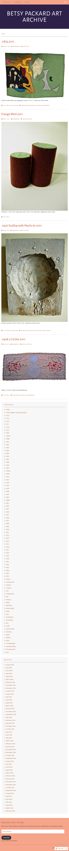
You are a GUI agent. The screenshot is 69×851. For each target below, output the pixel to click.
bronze (8, 579)
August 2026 (10, 665)
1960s (8, 409)
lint (7, 623)
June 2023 (9, 735)
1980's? (8, 436)
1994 (7, 482)
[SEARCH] (65, 2)
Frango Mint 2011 (12, 114)
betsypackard (16, 46)
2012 (7, 535)
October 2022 (10, 755)
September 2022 (11, 758)
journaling (38, 105)
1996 (7, 488)
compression (10, 594)
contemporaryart (25, 105)
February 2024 (10, 720)
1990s (8, 474)
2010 (7, 529)
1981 (7, 442)
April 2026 (9, 676)
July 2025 (9, 697)
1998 (7, 491)
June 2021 (9, 799)
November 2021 (11, 784)
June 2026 (9, 670)
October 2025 (10, 691)
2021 (7, 561)
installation (9, 617)
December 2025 (11, 685)
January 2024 (10, 723)
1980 (7, 433)
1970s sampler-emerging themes (16, 412)
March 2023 (9, 741)
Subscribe (6, 837)
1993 (7, 480)
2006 (7, 518)
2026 (7, 576)
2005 (7, 515)
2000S (8, 500)
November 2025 (11, 688)
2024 (7, 570)
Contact (27, 2)
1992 (7, 477)
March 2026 (9, 679)
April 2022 (9, 770)
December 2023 (11, 726)
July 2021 (9, 796)
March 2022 (9, 773)
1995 (7, 485)
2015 (7, 544)
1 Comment (26, 46)
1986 (7, 456)
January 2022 (10, 779)
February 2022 (10, 776)
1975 (7, 418)
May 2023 (9, 738)
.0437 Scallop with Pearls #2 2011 (21, 225)
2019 (7, 556)
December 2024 (11, 711)
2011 (4, 105)
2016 (7, 547)
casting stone (10, 582)
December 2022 (11, 749)
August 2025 (10, 694)
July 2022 (9, 764)
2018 (7, 553)
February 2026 (10, 682)
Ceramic (8, 588)
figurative (9, 605)
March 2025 (9, 706)
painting (9, 632)
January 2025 (10, 708)
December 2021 (11, 781)
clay (7, 591)
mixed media (14, 330)
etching (8, 599)
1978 (7, 427)
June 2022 (9, 767)
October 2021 (10, 787)
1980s (8, 439)
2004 (7, 512)
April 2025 (9, 703)
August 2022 (10, 761)
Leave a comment (27, 119)
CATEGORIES (17, 2)
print (7, 640)
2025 (7, 573)
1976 (7, 421)
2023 (7, 567)
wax (7, 652)
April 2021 (9, 805)
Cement (8, 330)
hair (7, 614)
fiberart (33, 105)
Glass (7, 611)
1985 (7, 453)
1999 (7, 494)
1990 (7, 468)
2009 (7, 526)
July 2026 (9, 668)
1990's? (8, 471)
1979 (7, 430)
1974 (7, 415)
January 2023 (10, 746)
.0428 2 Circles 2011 (13, 339)
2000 (7, 497)
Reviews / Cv (7, 2)
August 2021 (10, 793)
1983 (7, 447)
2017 (7, 550)
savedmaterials (45, 105)
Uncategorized (10, 649)
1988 (7, 462)
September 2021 (11, 790)
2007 (7, 520)
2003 (7, 509)
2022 (7, 564)
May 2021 (9, 802)
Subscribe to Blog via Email (13, 822)
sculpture (48, 330)
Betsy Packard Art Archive (34, 16)
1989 (7, 465)
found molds (33, 330)
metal (8, 626)
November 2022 (11, 752)
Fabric (7, 105)
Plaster (8, 637)
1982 (7, 444)
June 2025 (9, 700)
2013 (7, 538)
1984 (7, 450)
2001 (7, 503)
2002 (7, 506)
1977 (7, 424)
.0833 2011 (7, 41)
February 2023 (10, 744)
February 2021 (10, 811)
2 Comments (25, 230)
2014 (7, 541)
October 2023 (10, 729)
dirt (7, 596)
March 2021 (9, 808)
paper (8, 634)
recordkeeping (10, 643)
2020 (7, 558)
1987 (7, 459)
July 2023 (9, 732)
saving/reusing (14, 105)
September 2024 (11, 714)
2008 (7, 523)
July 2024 (9, 717)
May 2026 (9, 673)
